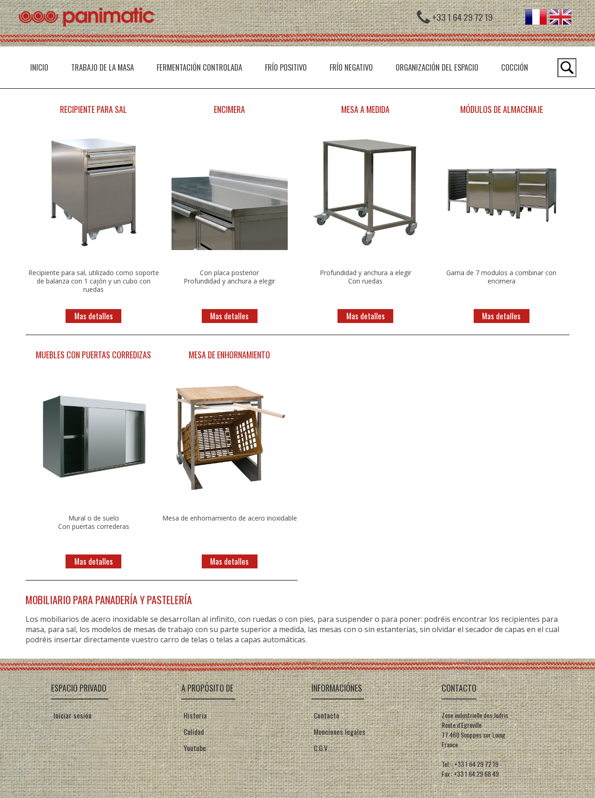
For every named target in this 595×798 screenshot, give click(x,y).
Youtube (194, 748)
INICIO (39, 67)
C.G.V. (320, 748)
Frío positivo (286, 67)
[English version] (560, 21)
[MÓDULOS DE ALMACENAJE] (501, 254)
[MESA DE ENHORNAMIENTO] (230, 500)
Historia (194, 715)
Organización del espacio (437, 67)
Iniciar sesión (72, 715)
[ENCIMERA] (230, 254)
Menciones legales (338, 731)
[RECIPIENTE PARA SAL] (93, 254)
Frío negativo (351, 67)
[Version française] (536, 21)
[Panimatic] (91, 44)
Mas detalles (93, 316)
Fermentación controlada (199, 67)
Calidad (193, 731)
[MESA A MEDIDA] (365, 254)
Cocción (514, 67)
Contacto (325, 715)
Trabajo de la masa (102, 67)
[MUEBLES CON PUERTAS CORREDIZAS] (93, 500)
